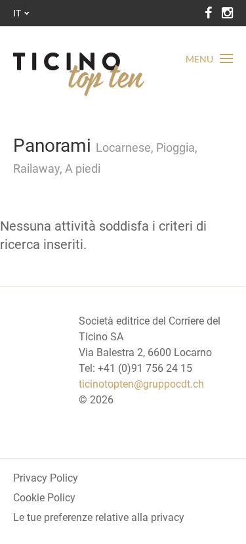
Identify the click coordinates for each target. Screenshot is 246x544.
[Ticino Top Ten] (78, 74)
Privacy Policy (45, 478)
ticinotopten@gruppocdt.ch (141, 384)
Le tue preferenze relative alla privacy (98, 517)
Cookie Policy (44, 497)
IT (17, 12)
